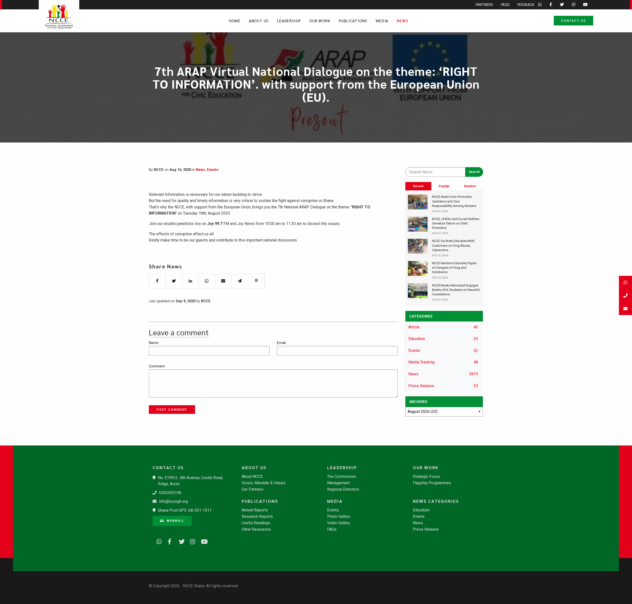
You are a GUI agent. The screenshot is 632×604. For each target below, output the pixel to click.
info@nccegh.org (173, 501)
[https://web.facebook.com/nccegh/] (169, 541)
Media (382, 20)
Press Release (426, 529)
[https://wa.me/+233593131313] (157, 541)
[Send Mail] (625, 308)
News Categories (436, 501)
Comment (157, 366)
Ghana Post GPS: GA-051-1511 (185, 510)
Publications (353, 20)
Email (281, 343)
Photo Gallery (338, 517)
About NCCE (252, 477)
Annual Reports (255, 510)
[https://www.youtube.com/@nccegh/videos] (202, 541)
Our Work (319, 20)
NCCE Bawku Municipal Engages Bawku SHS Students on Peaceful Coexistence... (456, 289)
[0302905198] (625, 295)
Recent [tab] (418, 186)
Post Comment (172, 409)
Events (212, 170)
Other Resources (256, 529)
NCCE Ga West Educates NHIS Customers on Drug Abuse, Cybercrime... (453, 245)
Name (153, 343)
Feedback (525, 5)
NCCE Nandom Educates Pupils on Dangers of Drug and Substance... (454, 267)
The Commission (341, 477)
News (402, 20)
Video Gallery (338, 523)
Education (421, 510)
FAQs (505, 5)
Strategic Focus (426, 477)
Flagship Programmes (432, 483)
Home (234, 20)
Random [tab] (470, 186)
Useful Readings (256, 523)
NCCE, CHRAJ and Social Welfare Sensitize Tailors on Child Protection (455, 223)
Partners (484, 5)
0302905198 (170, 492)
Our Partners (252, 489)
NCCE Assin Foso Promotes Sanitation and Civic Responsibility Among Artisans (454, 201)
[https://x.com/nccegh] (180, 541)
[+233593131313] (625, 282)
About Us (259, 20)
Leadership (289, 20)
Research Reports (257, 517)
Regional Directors (343, 489)
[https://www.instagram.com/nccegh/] (191, 541)
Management (338, 483)
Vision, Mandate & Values (264, 483)
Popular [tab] (444, 186)
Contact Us (573, 20)
